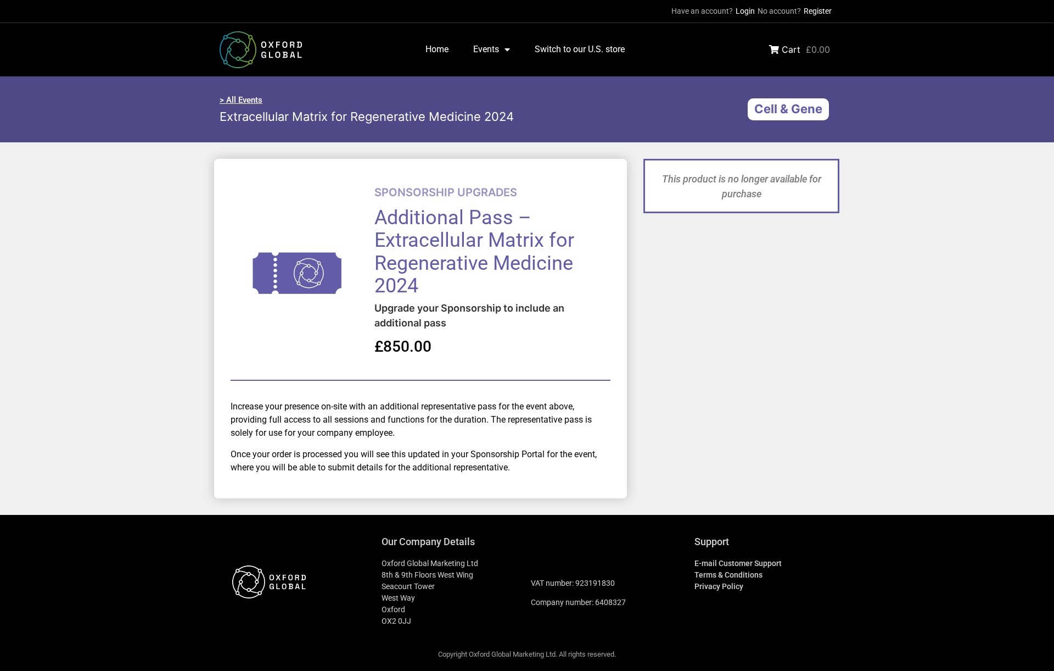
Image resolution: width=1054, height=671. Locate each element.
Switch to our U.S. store (580, 49)
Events (486, 49)
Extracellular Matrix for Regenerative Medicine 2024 (367, 116)
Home (436, 49)
